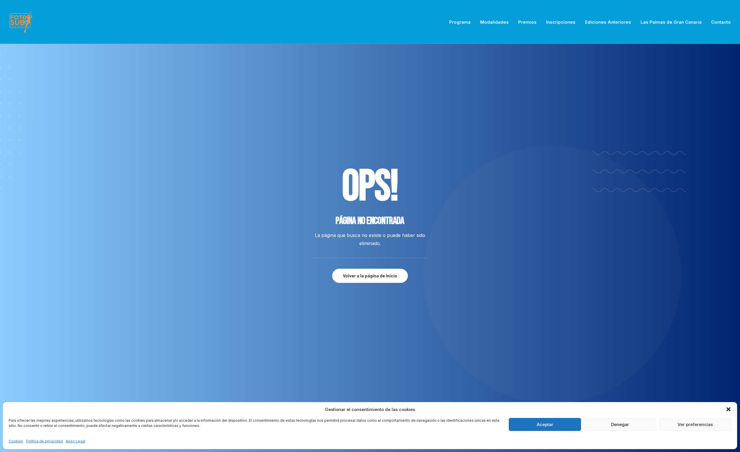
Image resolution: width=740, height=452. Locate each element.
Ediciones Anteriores (608, 22)
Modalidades (494, 22)
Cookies (16, 441)
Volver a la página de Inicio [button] (370, 275)
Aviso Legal (75, 441)
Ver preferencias (695, 424)
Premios (527, 22)
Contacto (721, 22)
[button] (728, 409)
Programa (460, 22)
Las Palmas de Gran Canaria (671, 22)
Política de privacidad (44, 441)
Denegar (620, 424)
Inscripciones (561, 22)
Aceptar (545, 424)
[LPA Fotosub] (20, 21)
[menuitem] (462, 22)
